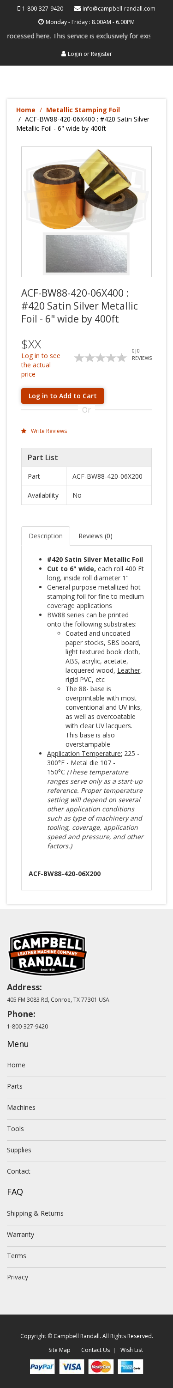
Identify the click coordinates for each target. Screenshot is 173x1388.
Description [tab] (46, 535)
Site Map (59, 1350)
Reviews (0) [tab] (95, 535)
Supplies (19, 1149)
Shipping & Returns (35, 1213)
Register (101, 54)
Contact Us (95, 1350)
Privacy (17, 1276)
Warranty (20, 1234)
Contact (18, 1171)
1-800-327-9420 (42, 8)
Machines (21, 1107)
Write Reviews (48, 431)
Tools (15, 1128)
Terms (16, 1255)
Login (75, 54)
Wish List (131, 1350)
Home (26, 109)
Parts (15, 1086)
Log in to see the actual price (40, 364)
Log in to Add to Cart (63, 395)
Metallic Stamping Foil (83, 109)
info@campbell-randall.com (119, 8)
